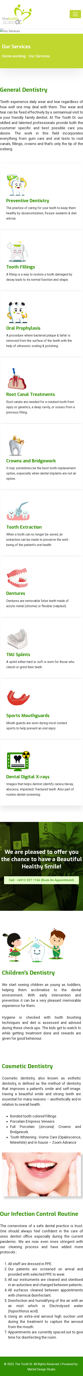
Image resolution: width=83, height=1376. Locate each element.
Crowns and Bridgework (31, 461)
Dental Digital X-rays (28, 777)
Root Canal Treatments (30, 394)
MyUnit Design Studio (41, 1369)
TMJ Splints (18, 654)
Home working (13, 56)
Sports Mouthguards (28, 716)
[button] (41, 880)
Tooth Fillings (20, 267)
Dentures (15, 593)
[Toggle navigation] (75, 14)
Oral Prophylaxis (23, 328)
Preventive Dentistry (27, 201)
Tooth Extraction (24, 527)
